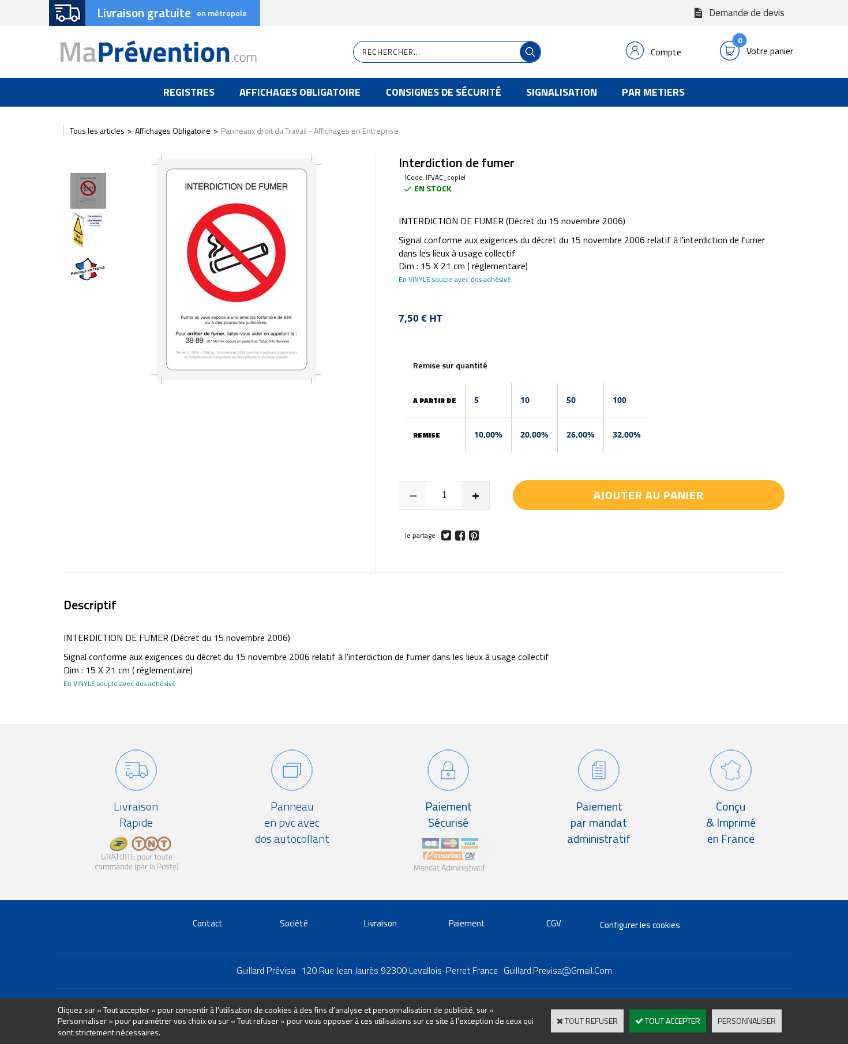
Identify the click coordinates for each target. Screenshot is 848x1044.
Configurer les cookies (640, 925)
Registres (189, 92)
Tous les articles (97, 131)
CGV (553, 923)
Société (294, 923)
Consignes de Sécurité (443, 92)
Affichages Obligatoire (300, 92)
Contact (208, 923)
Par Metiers (653, 92)
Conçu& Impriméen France (731, 822)
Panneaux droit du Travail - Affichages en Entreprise (310, 131)
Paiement (467, 923)
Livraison (380, 923)
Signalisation (561, 92)
